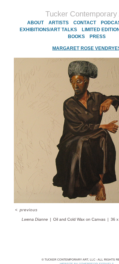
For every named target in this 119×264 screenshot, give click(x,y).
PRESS (98, 36)
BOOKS (76, 36)
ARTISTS (59, 22)
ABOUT (35, 22)
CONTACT (84, 22)
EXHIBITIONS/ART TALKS (48, 29)
